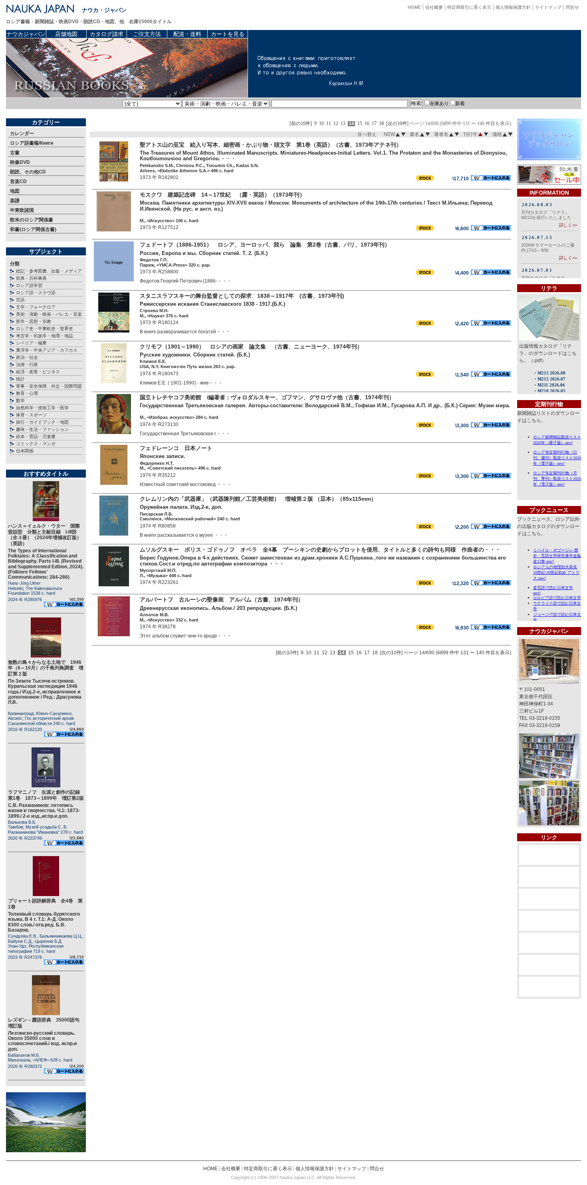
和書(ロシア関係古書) (33, 229)
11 (328, 123)
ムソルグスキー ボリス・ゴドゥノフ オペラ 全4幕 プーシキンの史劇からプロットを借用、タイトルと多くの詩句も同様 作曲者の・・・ (320, 549)
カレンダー (22, 133)
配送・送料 (187, 34)
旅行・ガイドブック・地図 (42, 422)
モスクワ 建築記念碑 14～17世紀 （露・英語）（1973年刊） (222, 194)
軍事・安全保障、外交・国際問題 (49, 386)
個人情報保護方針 (513, 7)
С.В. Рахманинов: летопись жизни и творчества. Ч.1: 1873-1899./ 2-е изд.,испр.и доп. (44, 811)
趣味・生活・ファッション (42, 429)
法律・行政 (27, 364)
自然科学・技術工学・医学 (42, 407)
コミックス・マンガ (36, 443)
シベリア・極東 (31, 343)
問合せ (572, 7)
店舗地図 (66, 34)
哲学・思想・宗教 (33, 321)
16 (367, 123)
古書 (15, 152)
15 (359, 123)
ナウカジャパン (26, 34)
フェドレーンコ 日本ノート (176, 448)
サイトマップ (548, 7)
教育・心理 (27, 393)
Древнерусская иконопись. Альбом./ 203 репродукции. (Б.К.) (218, 608)
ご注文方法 (147, 34)
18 (381, 123)
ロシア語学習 (29, 285)
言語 (20, 299)
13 (343, 123)
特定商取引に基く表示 (469, 7)
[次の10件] (397, 123)
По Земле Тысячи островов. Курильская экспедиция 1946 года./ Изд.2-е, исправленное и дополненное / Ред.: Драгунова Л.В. (44, 691)
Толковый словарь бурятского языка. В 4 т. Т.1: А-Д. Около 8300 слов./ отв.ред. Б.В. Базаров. (44, 922)
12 (335, 123)
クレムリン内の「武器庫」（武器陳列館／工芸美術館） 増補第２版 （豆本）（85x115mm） (258, 499)
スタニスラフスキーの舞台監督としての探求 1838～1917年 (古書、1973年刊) (242, 296)
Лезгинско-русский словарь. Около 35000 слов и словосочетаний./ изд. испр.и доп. (42, 1041)
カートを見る (227, 34)
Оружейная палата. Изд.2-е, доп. (181, 507)
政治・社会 (27, 357)
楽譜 (15, 200)
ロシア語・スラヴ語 (36, 292)
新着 (460, 103)
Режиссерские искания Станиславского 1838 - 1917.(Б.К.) (212, 304)
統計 (20, 378)
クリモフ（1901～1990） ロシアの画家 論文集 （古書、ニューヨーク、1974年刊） (251, 346)
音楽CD (18, 181)
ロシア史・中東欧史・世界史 (44, 328)
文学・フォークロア (36, 307)
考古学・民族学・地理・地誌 (44, 335)
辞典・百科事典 (31, 278)
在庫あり (439, 103)
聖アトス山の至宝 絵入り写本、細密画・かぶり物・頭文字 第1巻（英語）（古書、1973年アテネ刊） (271, 144)
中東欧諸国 (22, 210)
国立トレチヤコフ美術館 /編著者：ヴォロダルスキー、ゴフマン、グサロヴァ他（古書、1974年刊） (267, 397)
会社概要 (434, 7)
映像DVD (20, 162)
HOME (414, 7)
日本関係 (25, 450)
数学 (20, 400)
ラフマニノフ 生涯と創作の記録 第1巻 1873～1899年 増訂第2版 (46, 795)
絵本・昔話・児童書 (36, 436)
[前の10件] (301, 123)
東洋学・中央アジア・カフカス (46, 350)
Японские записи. (162, 456)
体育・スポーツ (31, 414)
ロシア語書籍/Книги (31, 143)
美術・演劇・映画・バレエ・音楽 (49, 314)
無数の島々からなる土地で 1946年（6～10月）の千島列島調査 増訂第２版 (45, 668)
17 (374, 123)
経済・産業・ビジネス (38, 371)
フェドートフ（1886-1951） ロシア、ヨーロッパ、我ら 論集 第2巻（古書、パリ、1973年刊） (265, 244)
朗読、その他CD (28, 172)
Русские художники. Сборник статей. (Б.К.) (195, 355)
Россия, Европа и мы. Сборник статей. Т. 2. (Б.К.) (204, 253)
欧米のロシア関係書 (31, 220)
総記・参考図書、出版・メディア (49, 271)
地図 (15, 191)
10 (321, 123)
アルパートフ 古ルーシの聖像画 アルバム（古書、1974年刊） (221, 599)
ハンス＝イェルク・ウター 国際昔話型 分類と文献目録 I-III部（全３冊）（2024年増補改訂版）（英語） (44, 534)
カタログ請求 (106, 34)
